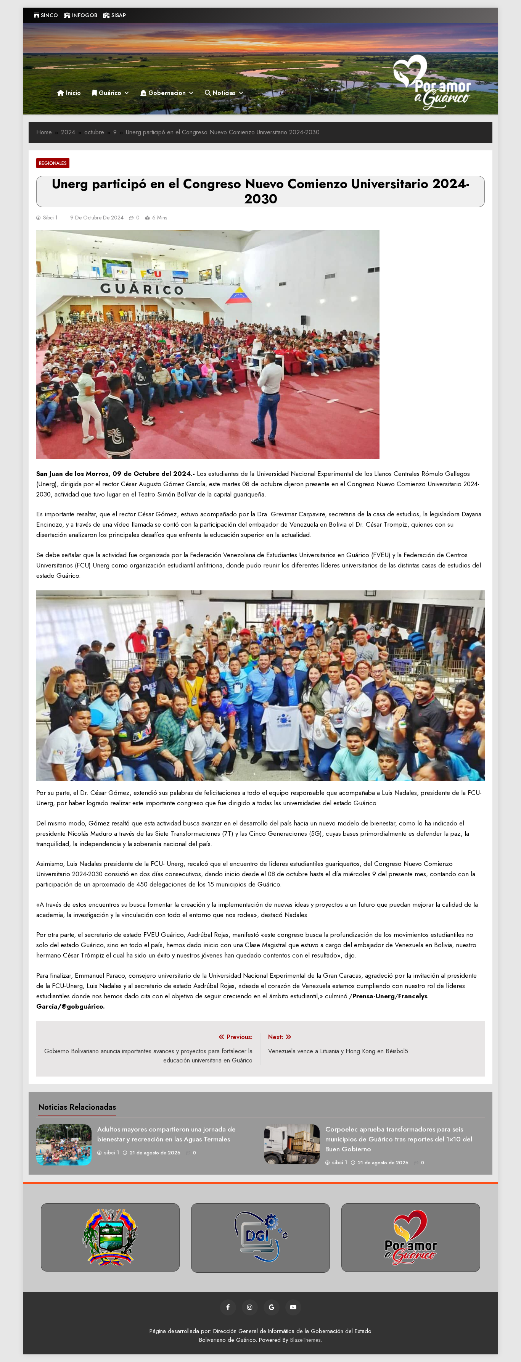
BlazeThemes (305, 1340)
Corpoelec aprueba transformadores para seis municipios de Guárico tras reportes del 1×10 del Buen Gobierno (398, 1139)
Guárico (109, 93)
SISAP (118, 15)
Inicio (72, 93)
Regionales (53, 163)
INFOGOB (84, 15)
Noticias (223, 93)
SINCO (48, 15)
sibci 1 (50, 217)
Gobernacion (166, 93)
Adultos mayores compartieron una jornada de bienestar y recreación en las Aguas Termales (166, 1134)
